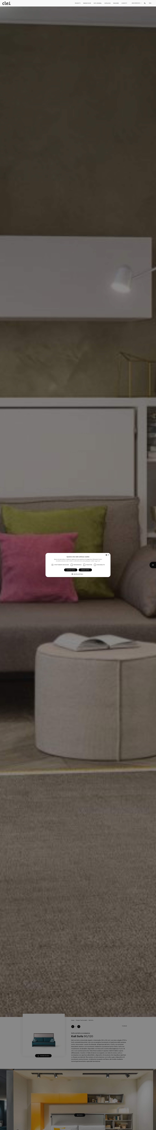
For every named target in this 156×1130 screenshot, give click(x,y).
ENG (150, 3)
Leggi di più (97, 561)
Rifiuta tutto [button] (85, 570)
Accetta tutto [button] (71, 570)
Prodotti (77, 3)
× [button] (108, 554)
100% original (98, 3)
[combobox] (106, 555)
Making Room (87, 3)
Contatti (124, 3)
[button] (78, 574)
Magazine (116, 3)
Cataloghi (107, 3)
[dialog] (78, 565)
